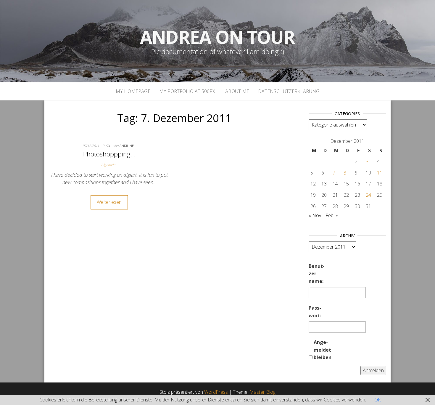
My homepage (133, 91)
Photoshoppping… (109, 153)
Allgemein (108, 164)
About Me (236, 91)
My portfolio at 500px (187, 91)
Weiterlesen (109, 202)
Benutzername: (317, 273)
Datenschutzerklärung (289, 91)
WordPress (216, 392)
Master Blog (262, 392)
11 (379, 172)
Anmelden (373, 370)
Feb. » (332, 215)
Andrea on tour (217, 37)
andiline (127, 145)
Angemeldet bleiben (322, 350)
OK (377, 399)
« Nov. (315, 215)
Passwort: (315, 312)
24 (368, 195)
